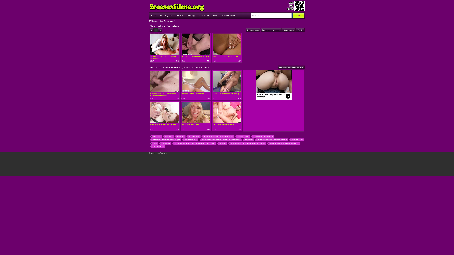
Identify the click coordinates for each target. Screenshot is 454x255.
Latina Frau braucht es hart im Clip (226, 94)
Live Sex (179, 16)
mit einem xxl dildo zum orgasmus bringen (166, 140)
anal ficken (168, 136)
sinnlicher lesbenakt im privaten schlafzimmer (272, 140)
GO (298, 16)
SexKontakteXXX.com (208, 16)
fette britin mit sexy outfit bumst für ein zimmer (218, 136)
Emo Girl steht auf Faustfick (223, 125)
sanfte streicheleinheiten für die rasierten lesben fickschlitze (221, 140)
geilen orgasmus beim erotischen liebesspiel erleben (248, 143)
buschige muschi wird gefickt (263, 136)
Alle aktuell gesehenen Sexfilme (291, 67)
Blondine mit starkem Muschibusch (195, 56)
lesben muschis (194, 136)
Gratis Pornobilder (228, 16)
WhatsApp (191, 16)
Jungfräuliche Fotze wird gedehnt (225, 56)
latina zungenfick (158, 146)
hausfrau (223, 143)
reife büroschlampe (191, 140)
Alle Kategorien (166, 16)
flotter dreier (156, 136)
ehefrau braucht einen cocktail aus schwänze (284, 143)
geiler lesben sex (243, 136)
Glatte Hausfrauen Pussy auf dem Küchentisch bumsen (163, 95)
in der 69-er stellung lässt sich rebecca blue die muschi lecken (195, 143)
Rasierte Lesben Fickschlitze (192, 94)
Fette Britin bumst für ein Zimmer (163, 125)
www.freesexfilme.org (159, 153)
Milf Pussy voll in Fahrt (190, 125)
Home (153, 16)
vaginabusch (166, 143)
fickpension (249, 140)
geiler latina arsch (297, 140)
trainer (155, 143)
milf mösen (180, 136)
